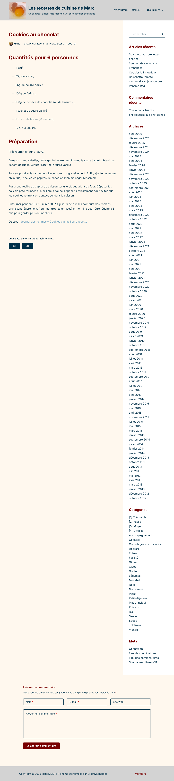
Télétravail (121, 10)
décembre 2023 (139, 174)
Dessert (61, 43)
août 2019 (135, 331)
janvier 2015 (137, 435)
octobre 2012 (137, 498)
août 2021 (135, 255)
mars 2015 (135, 430)
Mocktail (134, 580)
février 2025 (137, 143)
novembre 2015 (139, 417)
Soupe (133, 620)
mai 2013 (135, 475)
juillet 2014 (136, 444)
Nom (29, 701)
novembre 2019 (139, 322)
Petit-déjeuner (138, 598)
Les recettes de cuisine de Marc (61, 8)
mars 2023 (136, 210)
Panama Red (137, 86)
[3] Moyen (135, 526)
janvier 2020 (137, 318)
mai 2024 (135, 156)
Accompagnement (140, 535)
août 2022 (135, 223)
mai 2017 (135, 390)
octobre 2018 (137, 345)
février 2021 (136, 273)
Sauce (133, 616)
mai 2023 (135, 201)
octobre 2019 (137, 327)
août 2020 (135, 295)
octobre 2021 (137, 250)
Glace (132, 566)
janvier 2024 (137, 169)
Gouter (72, 43)
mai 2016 (135, 408)
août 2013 (135, 466)
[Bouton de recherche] (162, 34)
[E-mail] (27, 246)
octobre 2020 (138, 291)
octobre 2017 (137, 372)
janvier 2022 (137, 241)
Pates (132, 593)
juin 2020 (135, 304)
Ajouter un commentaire (41, 713)
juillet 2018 (136, 358)
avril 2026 (135, 133)
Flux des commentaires (144, 657)
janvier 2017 (136, 399)
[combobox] (144, 34)
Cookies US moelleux (142, 72)
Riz (131, 611)
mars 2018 (135, 367)
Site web (118, 701)
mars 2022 (136, 237)
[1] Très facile (137, 517)
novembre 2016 (139, 403)
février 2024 (137, 165)
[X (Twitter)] (14, 246)
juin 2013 (135, 471)
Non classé (136, 589)
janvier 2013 (137, 489)
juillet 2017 (136, 385)
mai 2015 (135, 426)
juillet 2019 (136, 336)
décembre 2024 (139, 147)
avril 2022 (135, 232)
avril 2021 (135, 268)
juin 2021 (135, 259)
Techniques (153, 10)
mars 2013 (135, 484)
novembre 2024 (139, 151)
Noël (132, 584)
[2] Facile (51, 43)
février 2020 (137, 313)
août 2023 (135, 192)
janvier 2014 (137, 453)
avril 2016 (135, 412)
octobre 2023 (138, 183)
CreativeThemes (97, 773)
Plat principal (137, 602)
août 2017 (135, 381)
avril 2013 (135, 480)
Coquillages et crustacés (145, 544)
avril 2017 (135, 394)
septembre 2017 (139, 376)
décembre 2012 (139, 493)
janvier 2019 (137, 340)
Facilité (133, 557)
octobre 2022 (138, 219)
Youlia (133, 110)
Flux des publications (142, 653)
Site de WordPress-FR (143, 662)
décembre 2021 (139, 246)
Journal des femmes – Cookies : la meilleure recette (54, 221)
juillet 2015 (136, 421)
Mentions (140, 773)
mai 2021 (135, 264)
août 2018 (135, 354)
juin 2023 (135, 196)
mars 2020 (136, 309)
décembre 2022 (139, 214)
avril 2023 (135, 205)
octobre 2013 (137, 462)
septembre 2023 (139, 187)
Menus (136, 10)
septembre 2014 (139, 439)
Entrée (133, 553)
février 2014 (136, 448)
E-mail (74, 701)
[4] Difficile (136, 530)
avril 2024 (135, 160)
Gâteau (133, 562)
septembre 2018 (139, 349)
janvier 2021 (137, 277)
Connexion (136, 648)
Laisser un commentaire (41, 745)
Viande (133, 629)
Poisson (134, 607)
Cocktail (134, 539)
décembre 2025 (139, 138)
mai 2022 (135, 228)
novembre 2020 (139, 286)
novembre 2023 (139, 178)
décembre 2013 (139, 457)
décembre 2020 (139, 282)
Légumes (135, 575)
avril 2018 (135, 363)
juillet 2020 (136, 300)
